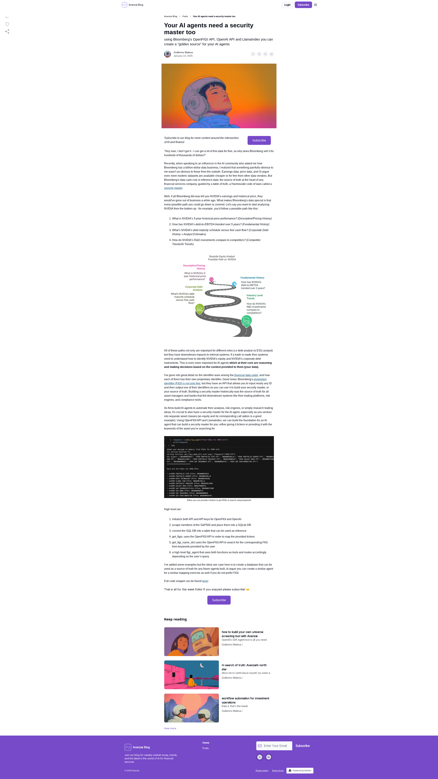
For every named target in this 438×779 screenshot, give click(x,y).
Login (287, 4)
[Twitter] (259, 757)
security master (173, 188)
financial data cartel (246, 375)
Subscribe (303, 4)
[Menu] (315, 4)
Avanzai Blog (170, 16)
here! (205, 581)
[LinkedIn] (268, 757)
